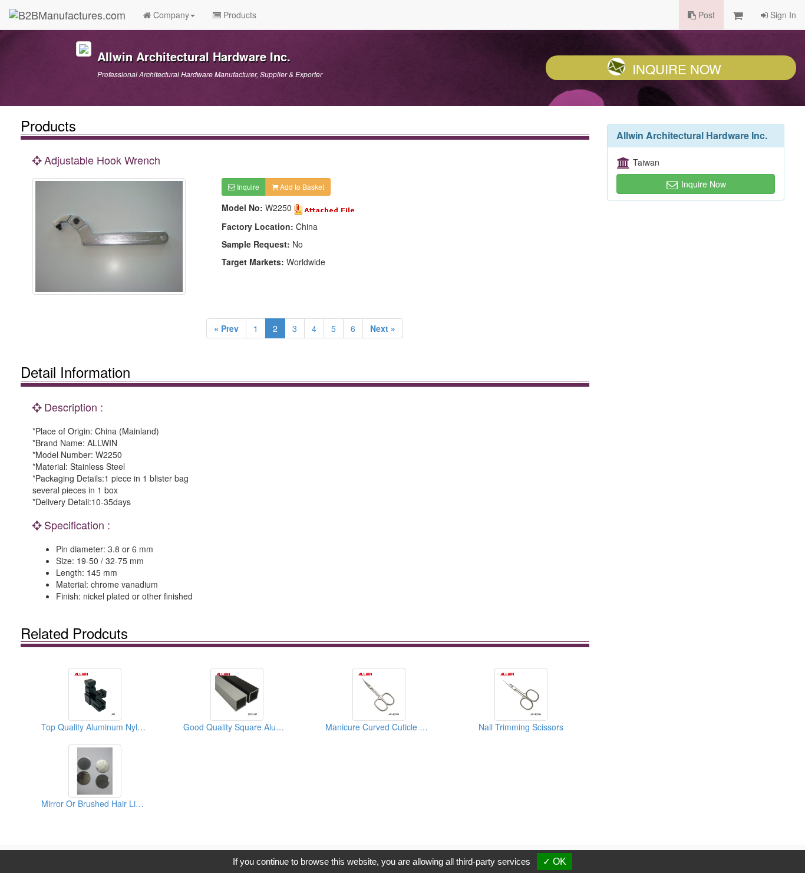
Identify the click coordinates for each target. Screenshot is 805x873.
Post (705, 15)
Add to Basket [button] (301, 187)
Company (170, 15)
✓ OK (554, 861)
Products (238, 15)
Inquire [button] (247, 187)
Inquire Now (676, 69)
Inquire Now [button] (702, 184)
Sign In (782, 15)
